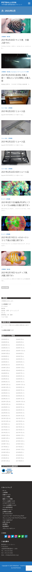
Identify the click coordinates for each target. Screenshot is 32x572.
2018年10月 (19, 444)
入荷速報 (3, 36)
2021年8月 (4, 424)
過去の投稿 (5, 287)
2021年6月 (4, 427)
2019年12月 (19, 441)
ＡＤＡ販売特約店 (7, 507)
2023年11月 (19, 384)
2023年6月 (4, 393)
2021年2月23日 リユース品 (13, 111)
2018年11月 (4, 444)
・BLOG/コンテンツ (7, 509)
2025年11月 (19, 350)
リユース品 (4, 108)
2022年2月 (4, 415)
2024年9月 (19, 370)
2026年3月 (19, 345)
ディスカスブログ (7, 513)
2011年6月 (19, 461)
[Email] (26, 536)
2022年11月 (19, 401)
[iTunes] (16, 536)
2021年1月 (19, 432)
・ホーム (3, 490)
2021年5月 (19, 427)
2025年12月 (4, 350)
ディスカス (4, 306)
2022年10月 (4, 404)
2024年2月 (4, 382)
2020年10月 (4, 438)
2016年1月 (19, 458)
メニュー (29, 3)
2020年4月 (19, 438)
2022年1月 (19, 415)
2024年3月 (19, 379)
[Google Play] (12, 536)
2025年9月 (19, 353)
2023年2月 (4, 398)
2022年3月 (19, 413)
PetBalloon (8, 2)
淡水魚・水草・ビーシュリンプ (10, 310)
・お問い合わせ (5, 522)
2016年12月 (4, 449)
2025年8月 (4, 356)
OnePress (23, 565)
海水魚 (8, 36)
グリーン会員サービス (8, 501)
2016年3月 (19, 455)
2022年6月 (4, 410)
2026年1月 (19, 348)
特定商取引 (5, 526)
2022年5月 (19, 410)
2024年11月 (19, 367)
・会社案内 (4, 524)
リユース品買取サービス (8, 505)
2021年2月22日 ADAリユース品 (15, 171)
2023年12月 (4, 384)
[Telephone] (22, 536)
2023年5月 (19, 393)
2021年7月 (19, 424)
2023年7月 (19, 390)
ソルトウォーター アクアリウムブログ (12, 516)
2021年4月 (4, 430)
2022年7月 (19, 407)
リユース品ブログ (7, 520)
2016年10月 (4, 452)
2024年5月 (19, 376)
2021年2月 (4, 432)
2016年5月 (4, 455)
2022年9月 (19, 404)
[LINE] (19, 536)
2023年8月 (4, 390)
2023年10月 (4, 387)
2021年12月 (4, 418)
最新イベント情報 (7, 499)
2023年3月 (19, 396)
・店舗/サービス (5, 494)
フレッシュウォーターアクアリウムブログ (13, 518)
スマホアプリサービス (8, 503)
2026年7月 (19, 339)
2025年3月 (19, 362)
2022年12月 (4, 401)
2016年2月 (4, 458)
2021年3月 (19, 430)
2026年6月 (4, 342)
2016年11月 (19, 449)
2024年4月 (4, 379)
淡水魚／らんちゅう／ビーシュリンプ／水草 (18, 71)
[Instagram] (9, 536)
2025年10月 (4, 353)
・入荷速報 (4, 492)
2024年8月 (4, 373)
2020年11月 (19, 435)
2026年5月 (19, 342)
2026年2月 (4, 348)
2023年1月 (19, 398)
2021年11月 (19, 418)
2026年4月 (4, 345)
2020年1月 (4, 441)
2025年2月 (4, 365)
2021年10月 (4, 421)
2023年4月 (4, 396)
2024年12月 (4, 367)
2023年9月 (19, 387)
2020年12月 (4, 435)
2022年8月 (4, 407)
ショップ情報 (5, 497)
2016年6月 (19, 452)
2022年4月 (4, 413)
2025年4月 (4, 362)
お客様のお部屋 (6, 511)
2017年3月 (19, 447)
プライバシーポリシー (8, 528)
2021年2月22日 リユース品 (13, 141)
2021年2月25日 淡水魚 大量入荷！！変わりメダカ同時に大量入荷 (15, 78)
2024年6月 (4, 376)
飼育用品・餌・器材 (7, 315)
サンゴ (3, 199)
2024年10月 (4, 370)
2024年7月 (19, 373)
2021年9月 (19, 421)
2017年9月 (4, 447)
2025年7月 (19, 356)
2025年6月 (4, 359)
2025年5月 (19, 359)
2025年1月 (19, 365)
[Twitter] (5, 536)
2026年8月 (4, 339)
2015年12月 (4, 461)
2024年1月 (19, 382)
